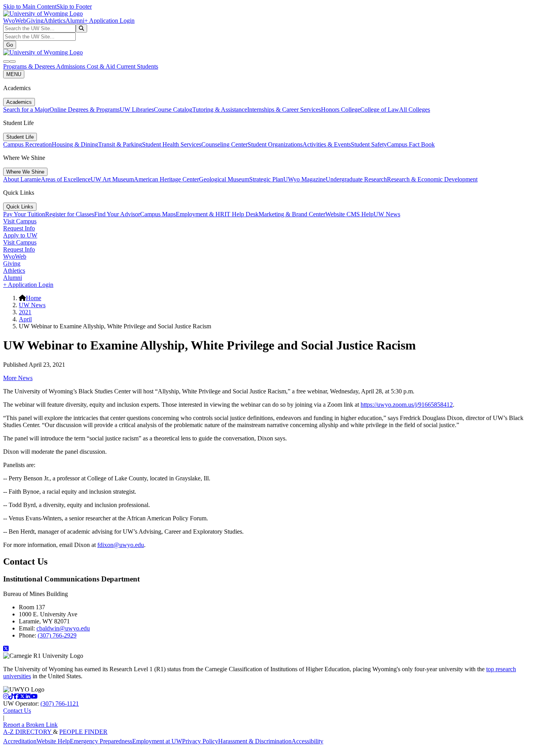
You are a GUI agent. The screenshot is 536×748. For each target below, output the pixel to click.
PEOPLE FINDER (83, 731)
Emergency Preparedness (101, 741)
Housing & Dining (75, 144)
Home (33, 298)
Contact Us (17, 710)
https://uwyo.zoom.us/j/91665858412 (407, 404)
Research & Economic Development (432, 179)
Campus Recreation (27, 144)
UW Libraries (137, 109)
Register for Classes (69, 214)
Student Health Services (171, 144)
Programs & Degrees (29, 66)
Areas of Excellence (66, 179)
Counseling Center (224, 144)
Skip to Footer (74, 6)
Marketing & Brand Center (292, 214)
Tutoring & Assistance (219, 109)
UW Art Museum (112, 179)
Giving (35, 20)
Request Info (19, 228)
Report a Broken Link (30, 724)
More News (18, 378)
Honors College (340, 109)
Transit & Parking (120, 144)
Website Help (53, 741)
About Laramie (22, 179)
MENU (13, 74)
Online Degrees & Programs (84, 109)
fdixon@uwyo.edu (120, 545)
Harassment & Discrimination (255, 741)
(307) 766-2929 (57, 635)
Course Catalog (173, 109)
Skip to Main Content (30, 6)
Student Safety (369, 144)
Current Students (137, 66)
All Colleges (414, 109)
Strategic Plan (266, 179)
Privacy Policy (200, 741)
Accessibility (307, 741)
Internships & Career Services (284, 109)
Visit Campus (19, 221)
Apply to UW (20, 235)
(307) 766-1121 (59, 703)
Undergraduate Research (356, 179)
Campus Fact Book (411, 144)
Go (9, 45)
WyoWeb (14, 20)
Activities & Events (327, 144)
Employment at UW (157, 741)
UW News (387, 214)
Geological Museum (224, 179)
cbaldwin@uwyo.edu (63, 628)
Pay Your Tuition (24, 214)
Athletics (55, 20)
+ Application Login (109, 20)
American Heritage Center (166, 179)
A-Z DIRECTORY (28, 731)
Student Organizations (275, 144)
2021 (25, 312)
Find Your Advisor (117, 214)
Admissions (71, 66)
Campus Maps (158, 214)
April (25, 319)
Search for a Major (26, 109)
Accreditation (19, 741)
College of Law (379, 109)
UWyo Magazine (304, 179)
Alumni (75, 20)
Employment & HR (200, 214)
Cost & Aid (102, 66)
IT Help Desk (241, 214)
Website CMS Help (349, 214)
